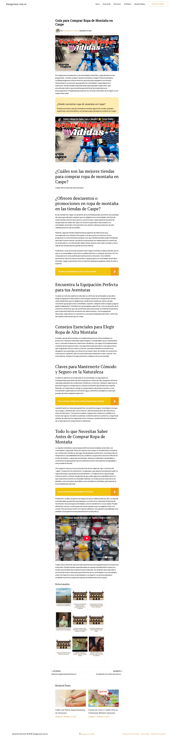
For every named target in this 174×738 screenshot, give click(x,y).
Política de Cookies (158, 734)
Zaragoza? (59, 717)
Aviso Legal (145, 734)
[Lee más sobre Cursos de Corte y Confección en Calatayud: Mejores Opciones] (103, 698)
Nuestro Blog (140, 4)
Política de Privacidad (131, 734)
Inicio (98, 4)
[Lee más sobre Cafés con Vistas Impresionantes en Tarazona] (70, 698)
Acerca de (106, 4)
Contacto (127, 4)
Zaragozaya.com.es (16, 4)
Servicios (117, 4)
